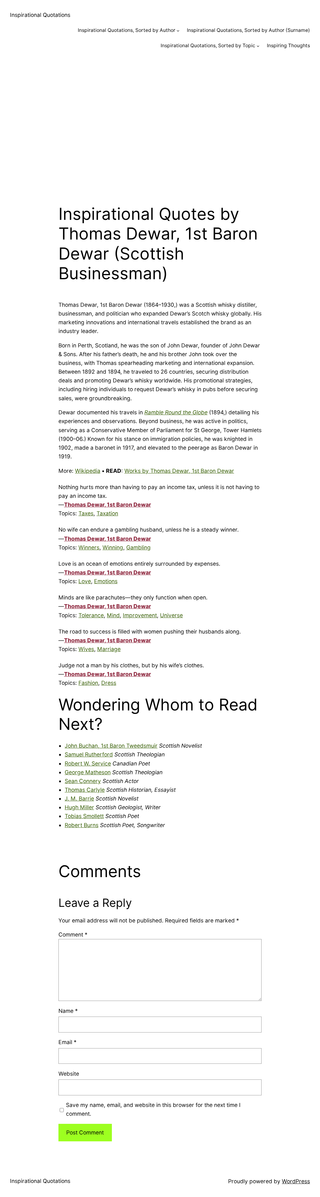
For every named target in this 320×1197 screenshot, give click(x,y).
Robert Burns (81, 825)
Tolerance (91, 615)
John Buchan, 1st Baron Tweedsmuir (111, 745)
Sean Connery (83, 781)
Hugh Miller (79, 807)
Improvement (140, 615)
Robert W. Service (88, 763)
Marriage (109, 649)
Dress (108, 682)
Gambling (138, 547)
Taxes (85, 513)
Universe (171, 615)
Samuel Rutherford (89, 754)
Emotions (106, 581)
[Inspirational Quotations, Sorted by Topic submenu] (258, 45)
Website (68, 1073)
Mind (113, 615)
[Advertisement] (160, 123)
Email (67, 1042)
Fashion (88, 682)
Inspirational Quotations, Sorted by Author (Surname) (248, 30)
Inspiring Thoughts (288, 45)
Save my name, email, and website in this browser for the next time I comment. (153, 1109)
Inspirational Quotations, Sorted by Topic (208, 45)
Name (68, 1011)
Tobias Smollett (84, 816)
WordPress (296, 1181)
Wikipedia (87, 470)
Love (84, 581)
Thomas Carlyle (85, 789)
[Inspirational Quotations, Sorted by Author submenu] (178, 30)
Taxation (107, 513)
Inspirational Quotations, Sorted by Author (126, 30)
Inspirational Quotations (40, 15)
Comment (73, 934)
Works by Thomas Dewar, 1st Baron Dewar (179, 470)
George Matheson (88, 772)
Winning (112, 547)
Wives (86, 649)
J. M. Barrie (79, 798)
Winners (88, 547)
